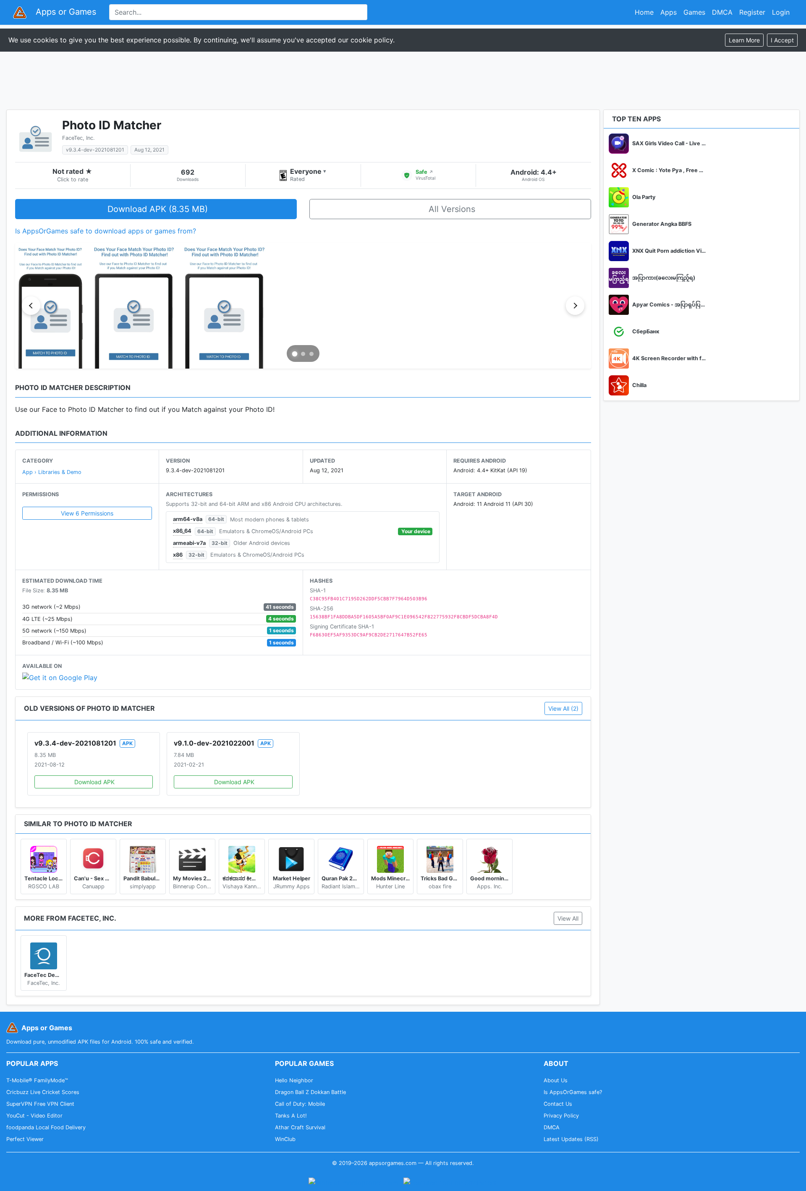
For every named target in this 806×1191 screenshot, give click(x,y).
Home (644, 12)
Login (781, 12)
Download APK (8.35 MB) (157, 209)
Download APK (94, 781)
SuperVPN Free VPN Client (40, 1104)
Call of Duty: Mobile (300, 1104)
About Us (556, 1080)
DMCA (722, 12)
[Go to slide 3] (311, 354)
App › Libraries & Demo (51, 472)
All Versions (452, 209)
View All (567, 918)
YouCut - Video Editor (34, 1115)
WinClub (285, 1139)
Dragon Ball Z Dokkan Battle (310, 1092)
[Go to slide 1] (295, 354)
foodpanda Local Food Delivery (46, 1127)
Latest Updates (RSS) (571, 1139)
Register (752, 12)
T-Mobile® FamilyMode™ (37, 1080)
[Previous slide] (31, 305)
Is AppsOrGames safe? (573, 1092)
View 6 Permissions (87, 513)
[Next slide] (575, 305)
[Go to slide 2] (303, 354)
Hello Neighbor (294, 1080)
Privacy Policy (561, 1115)
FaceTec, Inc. (78, 138)
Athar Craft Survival (300, 1127)
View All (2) (563, 708)
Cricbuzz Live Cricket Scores (42, 1092)
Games (694, 12)
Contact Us (558, 1104)
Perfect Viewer (25, 1139)
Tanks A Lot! (291, 1115)
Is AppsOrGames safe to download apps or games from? (105, 231)
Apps (668, 12)
